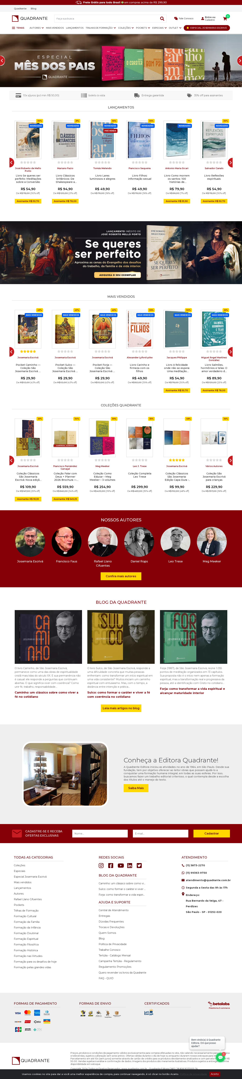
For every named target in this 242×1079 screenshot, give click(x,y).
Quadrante (20, 8)
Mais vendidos (55, 28)
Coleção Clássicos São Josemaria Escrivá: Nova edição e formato (28, 476)
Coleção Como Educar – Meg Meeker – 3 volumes (102, 476)
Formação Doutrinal (26, 933)
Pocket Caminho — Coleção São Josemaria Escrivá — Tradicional (28, 368)
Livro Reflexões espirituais (214, 177)
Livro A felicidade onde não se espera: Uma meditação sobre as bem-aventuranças (177, 368)
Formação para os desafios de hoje (35, 961)
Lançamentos (74, 28)
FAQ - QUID (106, 978)
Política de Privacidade (113, 944)
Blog (33, 8)
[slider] (28, 162)
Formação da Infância (27, 927)
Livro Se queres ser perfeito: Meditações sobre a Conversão (28, 179)
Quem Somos (107, 932)
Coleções (124, 28)
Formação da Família (27, 922)
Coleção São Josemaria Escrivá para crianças (214, 476)
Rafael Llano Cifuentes (28, 899)
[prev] (10, 163)
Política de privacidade (193, 1074)
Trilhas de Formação (99, 28)
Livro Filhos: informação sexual (139, 177)
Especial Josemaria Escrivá (30, 876)
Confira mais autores (121, 576)
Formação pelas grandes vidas (32, 967)
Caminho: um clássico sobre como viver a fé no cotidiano (122, 883)
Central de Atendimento (114, 910)
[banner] (121, 60)
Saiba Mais (136, 788)
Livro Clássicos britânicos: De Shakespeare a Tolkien (65, 179)
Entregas (104, 916)
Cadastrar (211, 833)
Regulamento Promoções (115, 966)
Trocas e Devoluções (111, 927)
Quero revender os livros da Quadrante (122, 972)
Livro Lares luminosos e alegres (102, 177)
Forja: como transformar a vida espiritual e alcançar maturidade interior (122, 894)
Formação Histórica (26, 950)
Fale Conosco (185, 18)
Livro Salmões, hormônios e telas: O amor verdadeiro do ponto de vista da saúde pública (214, 368)
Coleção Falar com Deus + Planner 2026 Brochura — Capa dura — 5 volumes (65, 476)
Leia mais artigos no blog (121, 708)
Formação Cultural (25, 916)
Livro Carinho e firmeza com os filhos (139, 368)
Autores (35, 28)
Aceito (215, 1074)
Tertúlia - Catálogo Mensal (115, 955)
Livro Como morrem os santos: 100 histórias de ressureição (177, 179)
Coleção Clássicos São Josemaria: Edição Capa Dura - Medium (177, 476)
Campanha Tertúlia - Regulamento (120, 961)
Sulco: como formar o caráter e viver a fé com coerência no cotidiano (122, 889)
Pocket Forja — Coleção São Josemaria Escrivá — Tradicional (102, 368)
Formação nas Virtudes (28, 956)
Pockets (141, 28)
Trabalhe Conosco (109, 949)
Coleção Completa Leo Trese (139, 475)
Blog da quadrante (118, 875)
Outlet (173, 28)
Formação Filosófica (26, 944)
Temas (20, 28)
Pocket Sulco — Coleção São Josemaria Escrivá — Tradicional (65, 368)
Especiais (158, 28)
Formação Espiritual (26, 938)
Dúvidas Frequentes (111, 921)
